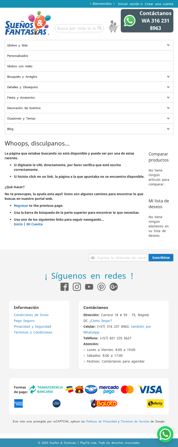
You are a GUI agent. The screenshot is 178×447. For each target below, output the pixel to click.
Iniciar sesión (129, 3)
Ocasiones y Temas (21, 118)
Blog (10, 128)
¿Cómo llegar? (100, 320)
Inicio (18, 224)
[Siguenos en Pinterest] (103, 287)
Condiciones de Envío (31, 314)
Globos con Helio (19, 66)
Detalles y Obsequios (22, 86)
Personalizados (17, 55)
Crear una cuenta (159, 3)
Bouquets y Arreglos (22, 76)
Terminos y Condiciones (33, 332)
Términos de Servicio (135, 421)
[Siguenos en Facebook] (64, 287)
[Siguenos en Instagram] (75, 287)
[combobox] (79, 28)
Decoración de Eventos (24, 107)
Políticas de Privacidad (101, 421)
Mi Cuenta (34, 224)
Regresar (21, 205)
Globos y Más (17, 45)
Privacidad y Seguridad (32, 326)
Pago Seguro (24, 320)
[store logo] (28, 23)
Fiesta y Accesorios (21, 97)
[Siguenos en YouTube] (89, 287)
